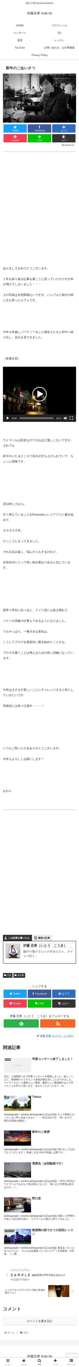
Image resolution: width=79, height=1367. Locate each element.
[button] (39, 394)
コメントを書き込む (39, 1321)
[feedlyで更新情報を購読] (21, 1023)
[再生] (8, 418)
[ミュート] (65, 418)
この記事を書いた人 (19, 937)
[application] (39, 394)
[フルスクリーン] (71, 418)
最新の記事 (44, 937)
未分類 (20, 975)
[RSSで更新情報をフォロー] (57, 1023)
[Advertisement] (39, 214)
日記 (9, 975)
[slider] (36, 418)
